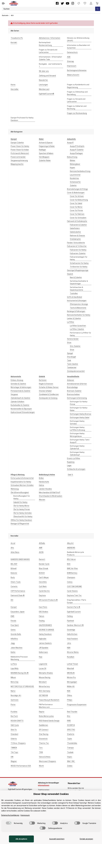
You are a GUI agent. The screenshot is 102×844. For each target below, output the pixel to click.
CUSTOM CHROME (74, 586)
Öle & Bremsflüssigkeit (20, 492)
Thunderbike (72, 743)
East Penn (43, 607)
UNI (12, 757)
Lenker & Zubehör (74, 318)
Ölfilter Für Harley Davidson (21, 520)
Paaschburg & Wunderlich (49, 700)
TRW (41, 752)
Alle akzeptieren (21, 839)
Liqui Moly (14, 668)
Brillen (41, 478)
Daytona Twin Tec (74, 595)
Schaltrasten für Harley (79, 263)
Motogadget (72, 682)
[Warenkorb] (97, 3)
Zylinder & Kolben (17, 402)
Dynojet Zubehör (17, 143)
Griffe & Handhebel (74, 297)
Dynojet (14, 607)
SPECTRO (71, 730)
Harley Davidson (45, 634)
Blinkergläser (75, 164)
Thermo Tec (44, 743)
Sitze (69, 343)
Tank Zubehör (72, 364)
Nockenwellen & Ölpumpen (21, 409)
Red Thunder (72, 712)
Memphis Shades (46, 673)
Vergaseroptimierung (19, 160)
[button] (91, 3)
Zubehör (73, 185)
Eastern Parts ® (73, 607)
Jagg (13, 643)
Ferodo (13, 621)
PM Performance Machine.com (46, 706)
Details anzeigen (86, 839)
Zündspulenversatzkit (76, 371)
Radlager (42, 150)
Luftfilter (70, 322)
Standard (14, 734)
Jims (69, 643)
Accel (13, 543)
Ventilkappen (44, 157)
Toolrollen (74, 293)
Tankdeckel (71, 368)
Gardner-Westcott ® (75, 625)
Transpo (70, 748)
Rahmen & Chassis (77, 236)
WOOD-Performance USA (21, 766)
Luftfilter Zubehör (77, 329)
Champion (71, 577)
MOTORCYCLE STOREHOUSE (22, 686)
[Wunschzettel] (85, 3)
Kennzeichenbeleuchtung (80, 171)
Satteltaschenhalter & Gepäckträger (79, 282)
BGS (68, 564)
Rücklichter (74, 178)
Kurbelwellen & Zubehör (20, 405)
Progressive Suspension (76, 705)
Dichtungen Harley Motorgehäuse (77, 434)
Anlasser (70, 380)
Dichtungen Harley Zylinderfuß (77, 447)
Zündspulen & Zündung (48, 398)
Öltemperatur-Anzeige (79, 304)
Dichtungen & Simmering (77, 398)
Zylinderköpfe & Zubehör (20, 398)
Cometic (14, 586)
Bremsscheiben (73, 394)
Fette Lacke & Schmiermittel (22, 478)
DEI (12, 600)
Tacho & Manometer (78, 308)
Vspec (69, 757)
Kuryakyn (70, 657)
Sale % (70, 475)
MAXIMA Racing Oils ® (19, 673)
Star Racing (43, 734)
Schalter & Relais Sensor (49, 387)
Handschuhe (44, 482)
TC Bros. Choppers (18, 743)
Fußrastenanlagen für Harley (78, 258)
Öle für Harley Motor (21, 506)
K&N (68, 648)
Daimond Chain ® (18, 595)
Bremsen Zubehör (74, 391)
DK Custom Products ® (48, 600)
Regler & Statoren (46, 384)
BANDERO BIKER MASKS (20, 559)
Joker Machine (16, 648)
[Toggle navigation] (3, 3)
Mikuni (13, 677)
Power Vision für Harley (20, 146)
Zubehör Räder (45, 160)
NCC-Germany (44, 691)
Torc (41, 748)
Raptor (41, 712)
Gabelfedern (75, 228)
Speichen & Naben (46, 153)
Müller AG (71, 686)
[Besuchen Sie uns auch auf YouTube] (67, 3)
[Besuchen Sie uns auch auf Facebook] (57, 3)
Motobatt (43, 682)
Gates (13, 630)
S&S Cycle (15, 725)
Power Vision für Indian (20, 150)
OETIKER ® (43, 695)
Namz (13, 691)
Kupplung (70, 462)
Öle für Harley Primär (21, 509)
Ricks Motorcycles (46, 716)
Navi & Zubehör (76, 277)
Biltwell (13, 568)
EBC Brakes (43, 612)
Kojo (40, 657)
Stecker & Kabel (45, 391)
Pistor (13, 705)
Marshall (70, 668)
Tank (69, 360)
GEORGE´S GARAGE (46, 630)
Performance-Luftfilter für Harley (80, 334)
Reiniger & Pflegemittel (20, 524)
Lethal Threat (72, 664)
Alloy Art (70, 543)
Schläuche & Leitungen (76, 469)
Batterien (43, 380)
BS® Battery (72, 573)
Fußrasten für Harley (78, 250)
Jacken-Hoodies (45, 489)
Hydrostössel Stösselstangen (23, 412)
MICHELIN (71, 673)
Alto (12, 548)
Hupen (72, 168)
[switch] (9, 823)
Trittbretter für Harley (78, 267)
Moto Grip (14, 682)
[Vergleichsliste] (79, 3)
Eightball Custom (74, 612)
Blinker (72, 160)
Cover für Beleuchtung (79, 200)
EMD (12, 616)
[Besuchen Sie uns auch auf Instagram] (72, 3)
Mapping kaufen (17, 164)
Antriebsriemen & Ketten (77, 384)
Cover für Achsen (77, 196)
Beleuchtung (72, 157)
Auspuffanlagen (76, 153)
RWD (69, 721)
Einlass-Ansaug (17, 380)
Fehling (70, 616)
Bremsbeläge (72, 387)
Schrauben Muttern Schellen (22, 485)
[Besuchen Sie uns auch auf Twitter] (62, 3)
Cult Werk (43, 586)
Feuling (42, 621)
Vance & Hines (44, 757)
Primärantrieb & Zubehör (20, 391)
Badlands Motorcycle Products (75, 553)
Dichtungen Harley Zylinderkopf (77, 453)
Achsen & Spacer (46, 143)
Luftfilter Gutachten (78, 326)
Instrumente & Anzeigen (76, 301)
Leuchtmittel (75, 175)
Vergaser (14, 394)
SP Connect (43, 730)
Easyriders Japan (18, 612)
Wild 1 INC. (71, 761)
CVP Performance (18, 591)
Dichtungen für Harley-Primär (79, 403)
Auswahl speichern (56, 839)
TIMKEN (14, 748)
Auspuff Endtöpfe (77, 146)
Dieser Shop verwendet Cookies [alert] (51, 794)
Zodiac (70, 766)
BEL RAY (14, 564)
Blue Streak (43, 568)
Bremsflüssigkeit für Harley (21, 497)
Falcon (41, 616)
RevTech (14, 716)
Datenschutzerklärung (10, 815)
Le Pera (14, 664)
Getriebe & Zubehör (18, 384)
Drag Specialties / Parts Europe (76, 601)
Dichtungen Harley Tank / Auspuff (80, 441)
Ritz (68, 716)
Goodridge (71, 630)
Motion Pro (71, 677)
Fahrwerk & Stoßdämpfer (77, 221)
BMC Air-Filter (72, 568)
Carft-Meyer (44, 577)
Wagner (14, 761)
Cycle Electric (44, 591)
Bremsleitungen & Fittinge (77, 189)
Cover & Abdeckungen (75, 193)
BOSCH (42, 573)
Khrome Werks (73, 652)
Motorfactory (44, 686)
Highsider (42, 639)
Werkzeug (15, 489)
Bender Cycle (44, 564)
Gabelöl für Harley (20, 502)
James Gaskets (45, 643)
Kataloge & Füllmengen (76, 311)
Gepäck (70, 274)
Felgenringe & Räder (47, 146)
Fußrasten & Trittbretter (77, 246)
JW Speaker (43, 648)
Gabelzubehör (75, 232)
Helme (41, 485)
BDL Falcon (71, 559)
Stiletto (14, 739)
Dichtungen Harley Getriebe (77, 422)
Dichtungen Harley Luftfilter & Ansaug (77, 428)
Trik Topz (14, 752)
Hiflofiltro (14, 639)
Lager (69, 465)
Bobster (14, 573)
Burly (13, 577)
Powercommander (18, 157)
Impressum (25, 815)
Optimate (14, 700)
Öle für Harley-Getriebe (22, 513)
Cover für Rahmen (77, 214)
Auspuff (70, 143)
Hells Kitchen (72, 634)
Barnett (42, 559)
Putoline (14, 712)
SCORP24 (71, 725)
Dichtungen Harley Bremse (80, 414)
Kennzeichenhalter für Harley (78, 315)
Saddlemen (43, 725)
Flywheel (70, 621)
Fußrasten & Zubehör (78, 225)
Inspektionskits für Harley (21, 482)
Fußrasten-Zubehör (78, 253)
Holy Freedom (72, 639)
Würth (41, 766)
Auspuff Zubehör (77, 150)
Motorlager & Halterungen (21, 387)
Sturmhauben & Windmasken (50, 496)
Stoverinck (43, 739)
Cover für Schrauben (78, 218)
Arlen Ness (15, 552)
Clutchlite (43, 582)
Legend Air (43, 664)
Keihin (13, 652)
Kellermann (43, 652)
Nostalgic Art (16, 695)
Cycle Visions (72, 591)
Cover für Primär (76, 210)
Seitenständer (73, 339)
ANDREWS (71, 548)
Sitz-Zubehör (75, 346)
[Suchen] (97, 9)
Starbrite (70, 734)
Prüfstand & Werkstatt (20, 153)
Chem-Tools (16, 582)
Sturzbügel (71, 357)
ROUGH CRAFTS (17, 721)
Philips (69, 700)
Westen (42, 500)
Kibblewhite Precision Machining (19, 658)
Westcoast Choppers (47, 761)
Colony (69, 582)
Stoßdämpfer (75, 239)
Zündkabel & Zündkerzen (49, 394)
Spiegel (70, 353)
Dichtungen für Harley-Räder (79, 409)
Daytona (42, 595)
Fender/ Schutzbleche (76, 243)
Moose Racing (44, 677)
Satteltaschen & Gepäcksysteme (76, 288)
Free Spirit (15, 625)
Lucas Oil (42, 668)
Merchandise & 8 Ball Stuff (49, 492)
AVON (41, 552)
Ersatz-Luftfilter (73, 458)
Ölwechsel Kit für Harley (22, 516)
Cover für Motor (76, 207)
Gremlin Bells (16, 634)
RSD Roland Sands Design (49, 721)
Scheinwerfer (75, 182)
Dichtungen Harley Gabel (79, 418)
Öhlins (69, 695)
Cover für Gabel (76, 203)
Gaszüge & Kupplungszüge (77, 270)
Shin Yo (14, 730)
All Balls (42, 543)
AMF (40, 548)
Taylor (69, 739)
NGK (68, 691)
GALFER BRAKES (45, 625)
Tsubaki (70, 752)
